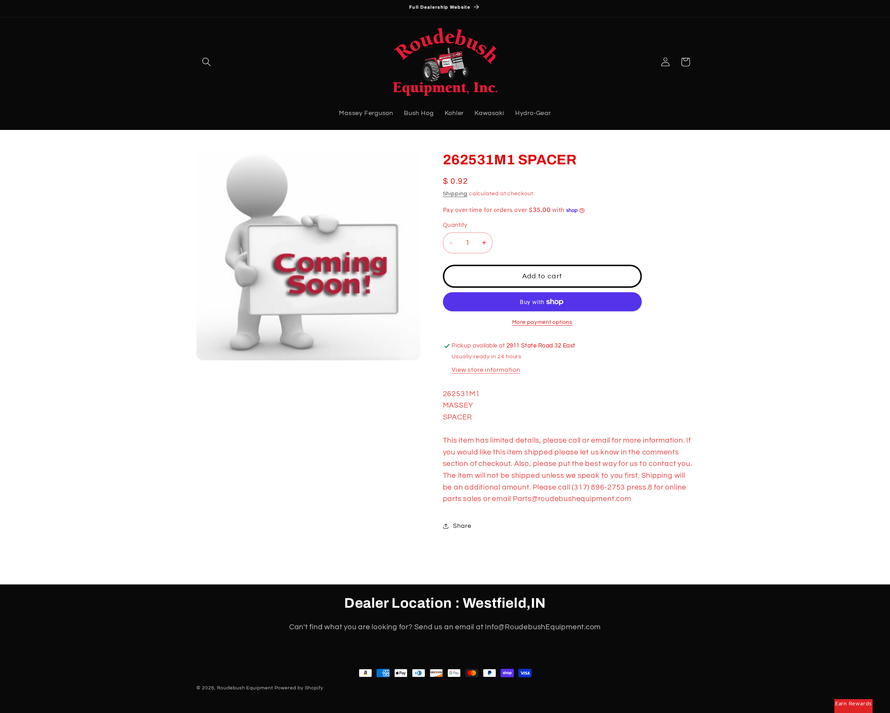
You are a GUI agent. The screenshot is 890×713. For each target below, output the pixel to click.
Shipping (455, 193)
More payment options (542, 322)
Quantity (455, 225)
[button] (206, 62)
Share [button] (462, 526)
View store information (486, 370)
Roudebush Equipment (245, 687)
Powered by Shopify (299, 687)
